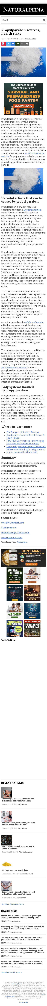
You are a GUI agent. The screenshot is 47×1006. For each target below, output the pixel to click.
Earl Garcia (31, 38)
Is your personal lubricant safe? (22, 452)
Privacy (14, 984)
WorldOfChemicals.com (12, 522)
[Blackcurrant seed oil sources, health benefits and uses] (6, 840)
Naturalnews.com (16, 932)
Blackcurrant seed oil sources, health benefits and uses (18, 847)
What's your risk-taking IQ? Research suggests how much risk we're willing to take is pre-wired (21, 962)
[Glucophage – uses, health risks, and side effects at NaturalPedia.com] (6, 792)
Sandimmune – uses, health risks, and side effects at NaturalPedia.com (18, 893)
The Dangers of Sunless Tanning (23, 432)
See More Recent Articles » (12, 904)
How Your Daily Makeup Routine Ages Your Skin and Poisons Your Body (25, 442)
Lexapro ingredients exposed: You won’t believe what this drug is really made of (26, 448)
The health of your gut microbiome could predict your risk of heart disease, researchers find (22, 938)
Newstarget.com (15, 921)
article (32, 209)
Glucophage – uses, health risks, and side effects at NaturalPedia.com (18, 800)
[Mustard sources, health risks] (6, 864)
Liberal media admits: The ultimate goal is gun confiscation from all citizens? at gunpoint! (21, 917)
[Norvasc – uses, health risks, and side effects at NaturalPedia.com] (6, 816)
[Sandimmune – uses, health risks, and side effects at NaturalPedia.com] (6, 886)
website (34, 322)
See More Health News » (11, 972)
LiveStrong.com (8, 527)
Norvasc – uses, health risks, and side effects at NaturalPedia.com (18, 824)
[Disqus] (23, 676)
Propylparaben (22, 542)
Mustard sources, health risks (15, 870)
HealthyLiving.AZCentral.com (15, 532)
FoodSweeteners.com (11, 537)
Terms (20, 984)
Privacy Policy (23, 1002)
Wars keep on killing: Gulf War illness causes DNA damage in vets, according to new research (22, 928)
